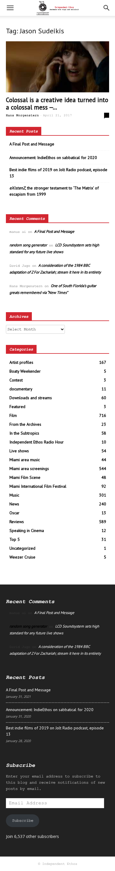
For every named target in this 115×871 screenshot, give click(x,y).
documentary (20, 389)
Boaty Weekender (25, 371)
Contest (16, 380)
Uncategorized (22, 548)
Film (13, 415)
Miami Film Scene (24, 477)
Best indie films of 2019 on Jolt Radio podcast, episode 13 (58, 173)
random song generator (28, 245)
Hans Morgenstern (22, 115)
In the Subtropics (24, 433)
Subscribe (22, 820)
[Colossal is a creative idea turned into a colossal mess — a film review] (57, 66)
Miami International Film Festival (37, 486)
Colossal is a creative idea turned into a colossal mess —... (57, 103)
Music (14, 495)
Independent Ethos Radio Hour (36, 442)
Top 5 (14, 539)
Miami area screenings (29, 468)
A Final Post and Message (31, 144)
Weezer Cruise (22, 557)
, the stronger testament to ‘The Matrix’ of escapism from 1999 (54, 191)
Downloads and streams (30, 397)
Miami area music (24, 459)
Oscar (14, 512)
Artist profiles (21, 362)
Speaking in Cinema (26, 530)
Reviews (16, 521)
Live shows (19, 450)
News (14, 504)
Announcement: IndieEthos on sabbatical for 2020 (53, 157)
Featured (17, 406)
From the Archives (25, 424)
